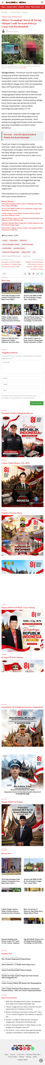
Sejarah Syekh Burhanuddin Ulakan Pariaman (17, 970)
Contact (12, 1054)
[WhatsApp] (32, 1049)
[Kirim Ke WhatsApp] (41, 273)
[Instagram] (24, 1049)
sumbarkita (22, 68)
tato (34, 252)
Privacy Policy (12, 1057)
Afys (7, 30)
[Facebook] (13, 1049)
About (6, 1054)
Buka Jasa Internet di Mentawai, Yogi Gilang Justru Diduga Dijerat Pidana (33, 911)
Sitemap (28, 1057)
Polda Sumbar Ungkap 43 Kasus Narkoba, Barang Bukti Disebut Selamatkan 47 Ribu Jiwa (22, 229)
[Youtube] (28, 1049)
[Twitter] (17, 1049)
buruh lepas (13, 240)
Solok (9, 17)
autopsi (5, 240)
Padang (4, 17)
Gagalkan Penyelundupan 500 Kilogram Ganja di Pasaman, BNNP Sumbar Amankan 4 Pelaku (34, 264)
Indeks (35, 1057)
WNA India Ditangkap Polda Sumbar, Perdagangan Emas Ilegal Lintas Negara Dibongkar (22, 204)
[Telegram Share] (37, 273)
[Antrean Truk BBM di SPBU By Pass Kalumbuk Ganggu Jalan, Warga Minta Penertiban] (33, 288)
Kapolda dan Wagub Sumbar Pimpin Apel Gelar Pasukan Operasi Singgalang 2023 (20, 976)
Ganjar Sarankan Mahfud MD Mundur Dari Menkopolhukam (21, 983)
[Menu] (3, 2)
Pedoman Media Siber (33, 1054)
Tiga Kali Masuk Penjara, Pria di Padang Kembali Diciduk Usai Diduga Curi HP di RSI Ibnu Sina (22, 219)
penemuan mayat (19, 248)
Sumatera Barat (16, 17)
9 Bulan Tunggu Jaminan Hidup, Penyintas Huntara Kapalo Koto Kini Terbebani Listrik (21, 214)
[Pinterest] (20, 1049)
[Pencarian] (42, 2)
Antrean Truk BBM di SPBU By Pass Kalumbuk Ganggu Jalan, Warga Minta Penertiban (22, 209)
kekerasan (23, 240)
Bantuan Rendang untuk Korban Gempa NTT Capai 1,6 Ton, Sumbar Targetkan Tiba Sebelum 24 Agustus (10, 941)
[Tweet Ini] (29, 273)
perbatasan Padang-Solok (11, 252)
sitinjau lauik (26, 252)
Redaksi (21, 1057)
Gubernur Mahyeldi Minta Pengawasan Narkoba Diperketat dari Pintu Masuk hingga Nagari (22, 224)
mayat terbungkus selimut (11, 244)
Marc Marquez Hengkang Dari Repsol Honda (16, 959)
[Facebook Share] (25, 273)
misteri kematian (27, 244)
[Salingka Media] (15, 2)
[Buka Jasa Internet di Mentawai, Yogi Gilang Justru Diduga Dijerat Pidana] (33, 897)
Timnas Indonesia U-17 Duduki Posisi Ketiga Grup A (18, 964)
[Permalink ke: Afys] (3, 31)
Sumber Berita (26, 256)
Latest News (21, 1054)
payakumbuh (7, 248)
